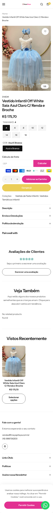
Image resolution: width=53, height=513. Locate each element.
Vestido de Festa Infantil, (27, 196)
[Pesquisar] (41, 4)
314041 (5, 96)
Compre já (27, 187)
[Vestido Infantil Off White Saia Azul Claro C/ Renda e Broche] (13, 361)
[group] (26, 58)
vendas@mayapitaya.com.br (16, 435)
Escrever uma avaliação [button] (26, 272)
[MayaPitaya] (26, 4)
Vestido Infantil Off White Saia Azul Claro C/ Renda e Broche (14, 383)
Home (5, 13)
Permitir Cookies (26, 505)
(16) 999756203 (9, 438)
